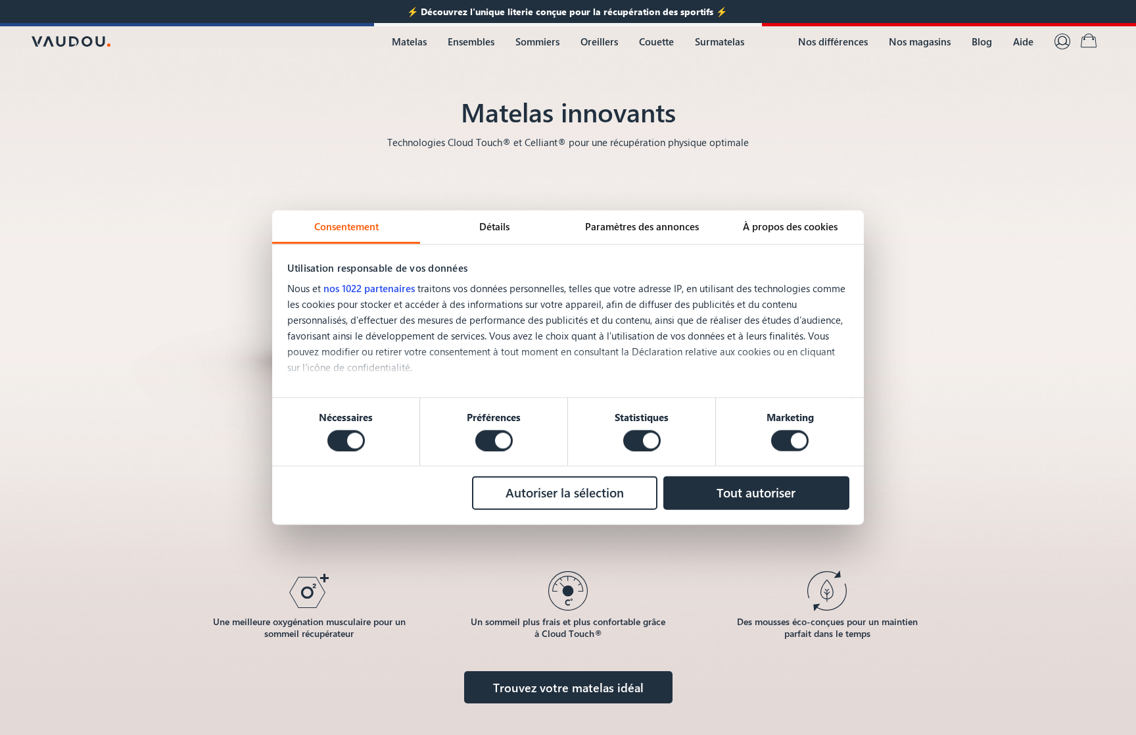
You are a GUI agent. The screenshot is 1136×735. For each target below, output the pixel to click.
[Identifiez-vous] (1062, 41)
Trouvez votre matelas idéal (568, 687)
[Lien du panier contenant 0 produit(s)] (1089, 41)
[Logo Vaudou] (71, 41)
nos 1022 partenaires (369, 288)
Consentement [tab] (346, 225)
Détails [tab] (494, 225)
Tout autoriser (756, 492)
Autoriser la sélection (565, 492)
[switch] (494, 440)
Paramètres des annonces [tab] (642, 225)
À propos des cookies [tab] (790, 225)
